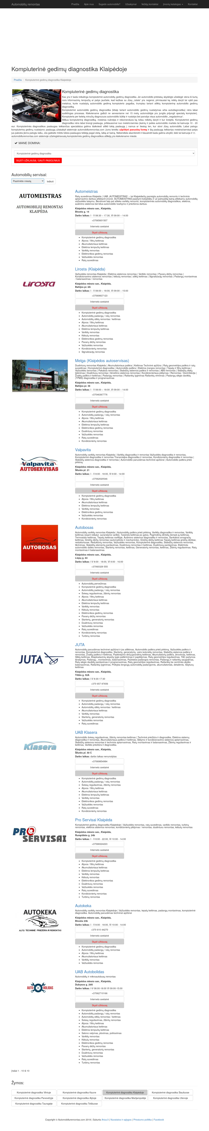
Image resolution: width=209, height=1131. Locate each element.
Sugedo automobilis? (109, 4)
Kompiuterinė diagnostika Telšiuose (79, 1103)
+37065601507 (99, 220)
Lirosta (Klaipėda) (90, 269)
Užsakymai (131, 4)
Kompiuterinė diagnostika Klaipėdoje (125, 1092)
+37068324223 (99, 843)
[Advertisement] (42, 36)
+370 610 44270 (99, 929)
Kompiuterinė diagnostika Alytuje (79, 1098)
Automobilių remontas (25, 4)
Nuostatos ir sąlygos (121, 1119)
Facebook (159, 1119)
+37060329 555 (99, 566)
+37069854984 (99, 761)
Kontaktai (193, 4)
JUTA (80, 644)
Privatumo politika (142, 1119)
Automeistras (86, 191)
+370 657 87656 (99, 683)
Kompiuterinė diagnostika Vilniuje (34, 1092)
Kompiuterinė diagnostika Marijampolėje (125, 1098)
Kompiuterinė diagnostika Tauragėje (34, 1103)
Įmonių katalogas (172, 4)
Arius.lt (105, 1119)
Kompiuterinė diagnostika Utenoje (170, 1098)
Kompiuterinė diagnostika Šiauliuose (170, 1092)
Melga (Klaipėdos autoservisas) (102, 360)
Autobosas (84, 527)
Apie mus (89, 4)
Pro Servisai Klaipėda (93, 819)
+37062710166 (99, 993)
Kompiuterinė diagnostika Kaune (79, 1092)
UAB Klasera (86, 732)
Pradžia (75, 4)
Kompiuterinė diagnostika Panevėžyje (34, 1098)
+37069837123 (99, 295)
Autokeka (83, 905)
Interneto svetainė (99, 226)
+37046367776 (99, 394)
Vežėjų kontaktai (149, 4)
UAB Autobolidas (89, 971)
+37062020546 (99, 478)
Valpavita (83, 449)
